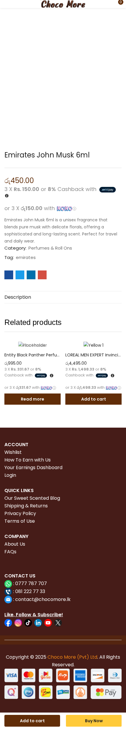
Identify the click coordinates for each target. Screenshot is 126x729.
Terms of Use (19, 521)
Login (10, 475)
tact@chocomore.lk (47, 599)
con (19, 599)
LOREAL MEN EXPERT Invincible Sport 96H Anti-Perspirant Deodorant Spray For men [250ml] (93, 355)
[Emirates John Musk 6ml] (8, 274)
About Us (14, 544)
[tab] (63, 297)
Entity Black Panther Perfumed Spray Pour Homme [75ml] (32, 355)
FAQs (10, 551)
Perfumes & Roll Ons (50, 248)
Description (17, 297)
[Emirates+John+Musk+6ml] (20, 274)
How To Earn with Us (27, 459)
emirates (26, 257)
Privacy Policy (20, 513)
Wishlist (13, 452)
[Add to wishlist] (54, 347)
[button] (117, 4)
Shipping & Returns (26, 505)
